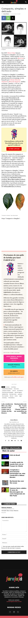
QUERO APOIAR (14, 149)
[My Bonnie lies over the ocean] (5, 482)
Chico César (11, 53)
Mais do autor (8, 451)
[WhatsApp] (8, 18)
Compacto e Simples (6, 390)
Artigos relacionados (11, 448)
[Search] (26, 2)
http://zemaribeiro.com (14, 422)
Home (2, 5)
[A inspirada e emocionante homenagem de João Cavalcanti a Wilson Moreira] (5, 471)
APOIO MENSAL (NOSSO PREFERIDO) (14, 358)
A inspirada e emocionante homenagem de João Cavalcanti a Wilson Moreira (17, 473)
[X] (12, 18)
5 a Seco (7, 387)
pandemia (20, 394)
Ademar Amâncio (6, 507)
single (20, 395)
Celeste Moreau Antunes (7, 388)
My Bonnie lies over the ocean (17, 482)
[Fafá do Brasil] (5, 456)
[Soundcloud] (15, 441)
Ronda (16, 395)
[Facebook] (3, 18)
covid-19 (14, 390)
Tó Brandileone (11, 397)
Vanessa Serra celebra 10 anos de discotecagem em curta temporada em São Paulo (18, 492)
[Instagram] (9, 441)
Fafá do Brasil (15, 455)
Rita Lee (21, 58)
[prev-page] (2, 499)
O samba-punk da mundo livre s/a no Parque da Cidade (16, 464)
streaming (4, 397)
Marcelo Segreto (14, 82)
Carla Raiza (13, 387)
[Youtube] (22, 441)
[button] (2, 2)
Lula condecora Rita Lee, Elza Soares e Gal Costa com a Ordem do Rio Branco (7, 408)
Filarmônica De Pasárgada (7, 392)
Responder (3, 512)
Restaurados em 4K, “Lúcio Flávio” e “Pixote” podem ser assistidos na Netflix (20, 408)
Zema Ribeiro (6, 13)
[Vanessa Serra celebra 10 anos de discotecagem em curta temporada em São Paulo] (5, 489)
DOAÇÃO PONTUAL (14, 365)
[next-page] (5, 499)
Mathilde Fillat (5, 394)
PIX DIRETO (14, 372)
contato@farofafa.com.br (14, 601)
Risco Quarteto (5, 395)
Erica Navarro (20, 390)
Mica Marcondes (13, 394)
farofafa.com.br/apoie (18, 377)
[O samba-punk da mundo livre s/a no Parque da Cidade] (5, 464)
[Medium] (12, 441)
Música (7, 5)
